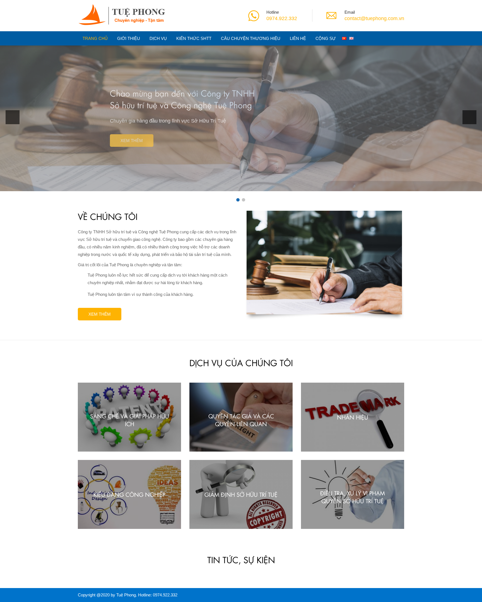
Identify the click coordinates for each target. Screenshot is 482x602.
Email (349, 12)
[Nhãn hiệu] (352, 416)
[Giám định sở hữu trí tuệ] (241, 493)
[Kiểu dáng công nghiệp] (129, 493)
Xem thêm (131, 140)
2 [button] (243, 200)
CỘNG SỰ (325, 38)
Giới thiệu (128, 38)
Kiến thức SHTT (193, 38)
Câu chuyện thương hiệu (250, 38)
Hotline (272, 12)
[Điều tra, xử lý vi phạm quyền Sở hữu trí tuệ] (352, 493)
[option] (241, 115)
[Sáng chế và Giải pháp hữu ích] (129, 416)
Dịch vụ (158, 38)
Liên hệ (298, 38)
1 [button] (238, 200)
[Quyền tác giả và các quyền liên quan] (241, 416)
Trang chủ (95, 38)
